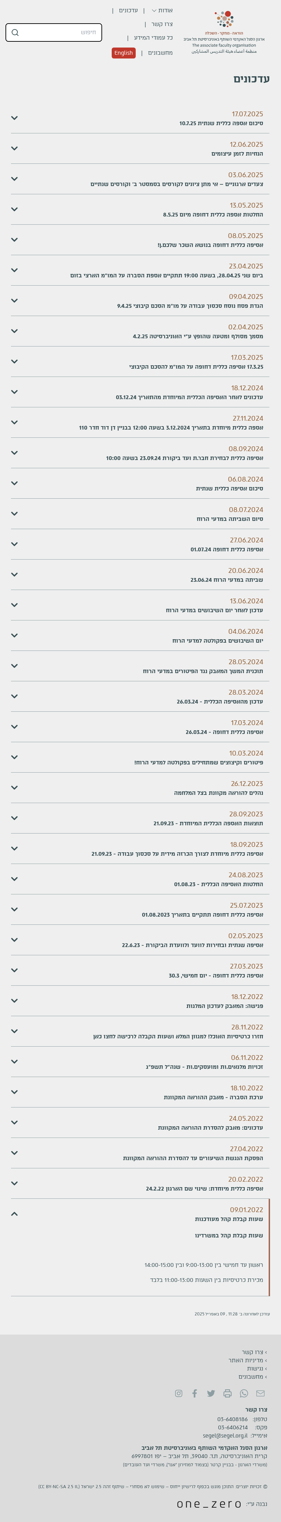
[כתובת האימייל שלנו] (260, 1393)
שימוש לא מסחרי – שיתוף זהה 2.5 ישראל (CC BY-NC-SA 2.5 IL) (101, 1486)
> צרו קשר (254, 1352)
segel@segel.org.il (225, 1436)
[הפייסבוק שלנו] (194, 1393)
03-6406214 (233, 1427)
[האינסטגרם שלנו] (178, 1393)
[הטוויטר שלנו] (211, 1393)
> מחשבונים (253, 1377)
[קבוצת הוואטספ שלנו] (244, 1393)
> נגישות (257, 1368)
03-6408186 (232, 1419)
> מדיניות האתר (248, 1360)
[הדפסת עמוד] (227, 1393)
